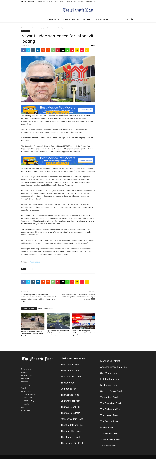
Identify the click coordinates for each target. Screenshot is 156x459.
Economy (27, 385)
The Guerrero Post (70, 413)
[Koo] (87, 50)
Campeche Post (69, 388)
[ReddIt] (48, 50)
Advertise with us (90, 1)
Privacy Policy (59, 1)
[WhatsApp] (53, 50)
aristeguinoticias (34, 262)
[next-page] (26, 340)
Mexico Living (26, 391)
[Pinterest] (58, 50)
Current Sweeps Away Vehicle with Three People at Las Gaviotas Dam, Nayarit (32, 334)
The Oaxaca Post (70, 394)
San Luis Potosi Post (111, 391)
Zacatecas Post (108, 445)
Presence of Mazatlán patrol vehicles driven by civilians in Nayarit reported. (83, 333)
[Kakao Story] (77, 50)
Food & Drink (25, 410)
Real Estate (25, 378)
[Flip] (72, 50)
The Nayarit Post (109, 415)
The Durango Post (70, 437)
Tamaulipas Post (109, 397)
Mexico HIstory (29, 401)
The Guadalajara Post (72, 425)
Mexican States (26, 375)
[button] (132, 20)
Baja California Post (71, 376)
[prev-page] (22, 340)
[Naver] (67, 50)
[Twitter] (127, 19)
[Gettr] (82, 50)
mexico (29, 269)
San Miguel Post (108, 373)
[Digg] (62, 50)
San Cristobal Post (70, 401)
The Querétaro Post (71, 407)
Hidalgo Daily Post (109, 379)
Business (24, 382)
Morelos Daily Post (110, 361)
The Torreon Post (109, 433)
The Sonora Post (109, 421)
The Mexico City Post (72, 443)
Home (23, 28)
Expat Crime (28, 398)
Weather (27, 404)
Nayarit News (31, 28)
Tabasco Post (68, 382)
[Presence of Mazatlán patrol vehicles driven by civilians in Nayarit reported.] (83, 321)
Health (23, 407)
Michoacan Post (108, 385)
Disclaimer (81, 1)
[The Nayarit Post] (78, 10)
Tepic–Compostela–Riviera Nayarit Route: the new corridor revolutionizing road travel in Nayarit (58, 333)
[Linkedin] (38, 50)
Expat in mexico (29, 394)
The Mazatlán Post (71, 431)
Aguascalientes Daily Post (113, 367)
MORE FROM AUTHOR (45, 309)
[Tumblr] (33, 50)
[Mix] (43, 50)
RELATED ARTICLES (29, 309)
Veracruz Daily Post (110, 439)
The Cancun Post (70, 370)
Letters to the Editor (70, 1)
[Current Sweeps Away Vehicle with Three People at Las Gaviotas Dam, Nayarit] (32, 321)
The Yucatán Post (70, 364)
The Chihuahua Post (110, 409)
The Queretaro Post (110, 403)
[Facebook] (23, 50)
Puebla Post (106, 427)
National (24, 372)
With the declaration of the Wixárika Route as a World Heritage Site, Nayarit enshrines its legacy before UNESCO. (78, 297)
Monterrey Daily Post (72, 419)
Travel (23, 388)
